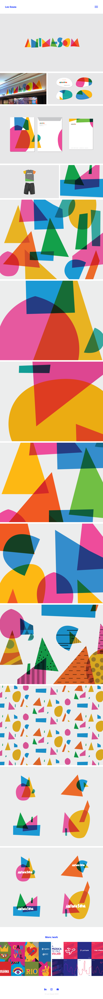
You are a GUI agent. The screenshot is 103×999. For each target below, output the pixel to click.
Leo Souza (10, 6)
